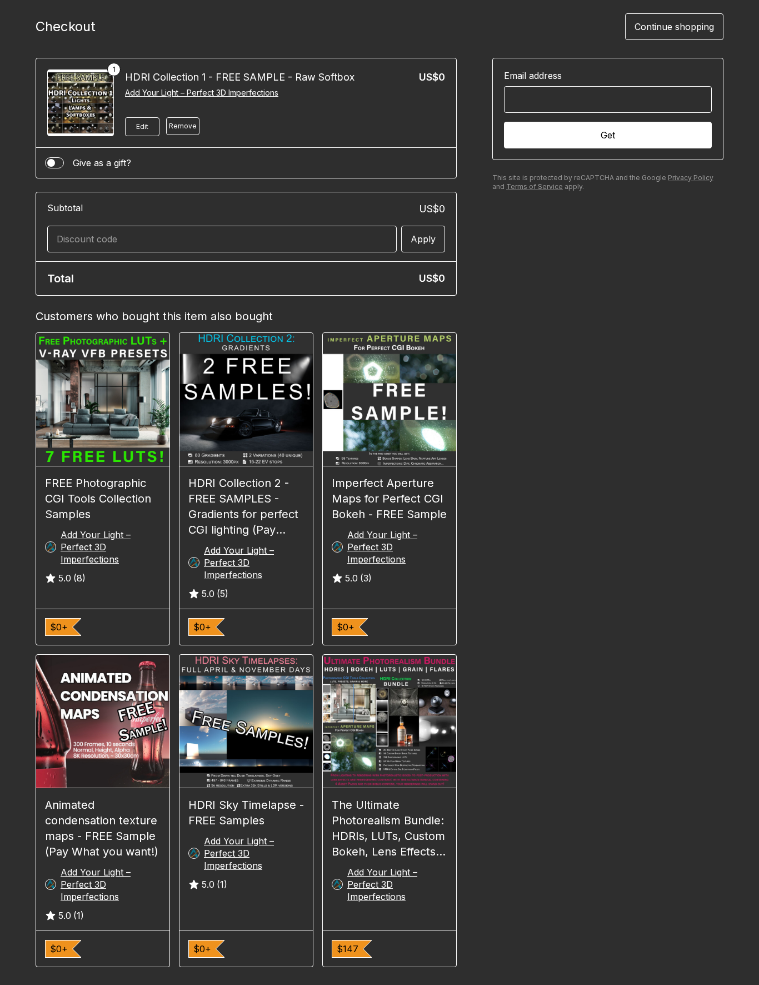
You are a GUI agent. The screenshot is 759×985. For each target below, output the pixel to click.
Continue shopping (674, 26)
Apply (423, 239)
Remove (183, 126)
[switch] (54, 162)
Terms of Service (534, 186)
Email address (533, 75)
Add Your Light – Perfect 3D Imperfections (201, 92)
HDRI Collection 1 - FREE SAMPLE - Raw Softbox (239, 77)
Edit (142, 126)
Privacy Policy (690, 177)
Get (608, 135)
